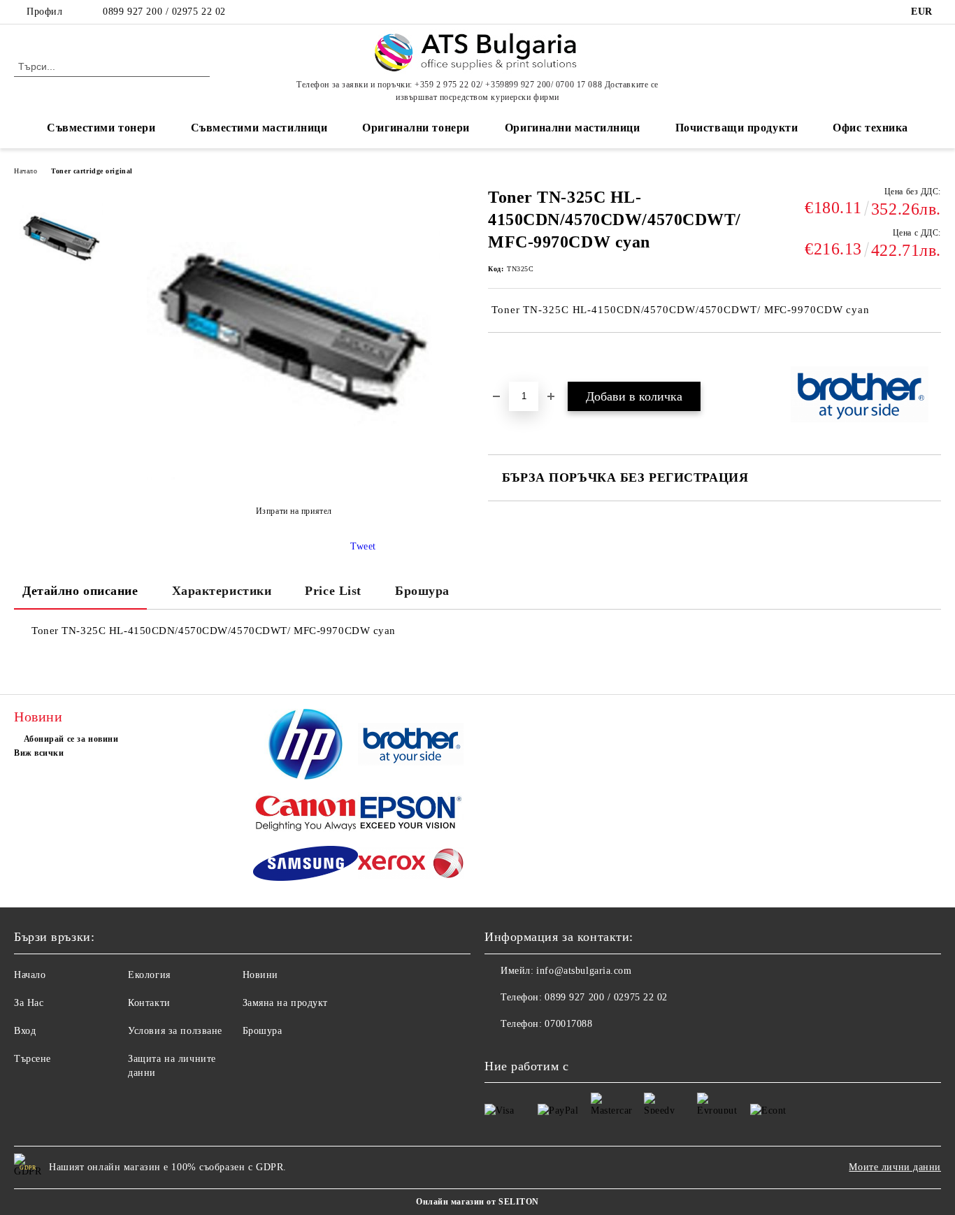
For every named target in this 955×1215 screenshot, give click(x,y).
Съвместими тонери (101, 128)
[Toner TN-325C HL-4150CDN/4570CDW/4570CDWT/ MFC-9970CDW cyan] (61, 238)
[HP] (306, 746)
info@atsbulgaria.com (583, 970)
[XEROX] (411, 865)
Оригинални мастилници (572, 128)
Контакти (149, 1003)
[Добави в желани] (515, 356)
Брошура (422, 591)
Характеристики (222, 591)
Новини (260, 975)
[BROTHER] (411, 746)
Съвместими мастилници (259, 128)
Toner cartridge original (91, 171)
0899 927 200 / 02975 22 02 (164, 11)
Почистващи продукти (736, 128)
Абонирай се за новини (71, 739)
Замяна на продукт (286, 1003)
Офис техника (870, 128)
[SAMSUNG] (306, 865)
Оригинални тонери (416, 128)
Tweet (363, 546)
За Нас (28, 1003)
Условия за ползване (175, 1031)
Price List (333, 591)
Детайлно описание (80, 591)
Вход (25, 1031)
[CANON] (306, 814)
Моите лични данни (895, 1167)
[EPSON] (411, 814)
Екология (149, 975)
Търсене (32, 1059)
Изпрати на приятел (294, 511)
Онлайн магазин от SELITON (477, 1202)
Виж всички (39, 753)
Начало (25, 171)
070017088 (568, 1024)
